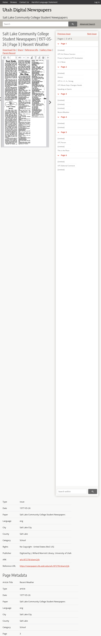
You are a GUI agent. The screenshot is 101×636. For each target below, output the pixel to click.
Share (20, 50)
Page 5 (64, 132)
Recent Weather (63, 112)
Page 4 (64, 117)
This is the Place (63, 150)
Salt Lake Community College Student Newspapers (35, 17)
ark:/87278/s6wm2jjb (30, 559)
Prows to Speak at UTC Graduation (70, 58)
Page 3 (64, 94)
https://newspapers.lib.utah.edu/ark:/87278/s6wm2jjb (44, 566)
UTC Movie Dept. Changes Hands (70, 85)
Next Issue (92, 33)
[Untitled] (61, 73)
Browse (13, 2)
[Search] (72, 24)
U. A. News (61, 62)
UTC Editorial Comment (66, 166)
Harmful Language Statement (44, 2)
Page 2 (64, 67)
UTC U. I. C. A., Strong (65, 81)
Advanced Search (87, 24)
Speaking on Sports (65, 89)
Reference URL (31, 50)
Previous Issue (63, 33)
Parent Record (9, 53)
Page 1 (64, 43)
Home (5, 2)
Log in (97, 2)
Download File (9, 50)
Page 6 (64, 155)
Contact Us (24, 2)
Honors (60, 77)
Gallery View (46, 50)
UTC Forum (62, 142)
